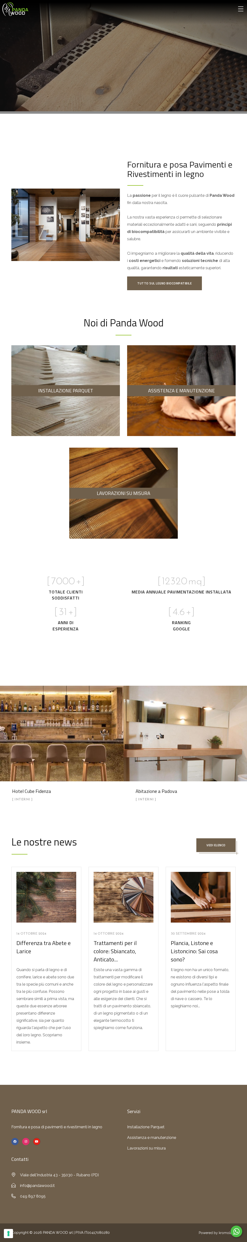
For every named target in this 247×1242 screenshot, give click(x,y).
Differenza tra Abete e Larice (43, 947)
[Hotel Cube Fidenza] (62, 747)
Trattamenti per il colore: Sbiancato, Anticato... (115, 951)
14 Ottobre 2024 (31, 934)
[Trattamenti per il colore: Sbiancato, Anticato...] (123, 897)
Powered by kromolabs (217, 1233)
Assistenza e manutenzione (151, 1137)
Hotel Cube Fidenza (31, 791)
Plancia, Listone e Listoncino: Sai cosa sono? (194, 951)
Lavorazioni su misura (146, 1148)
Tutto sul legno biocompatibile (164, 283)
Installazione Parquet (146, 1127)
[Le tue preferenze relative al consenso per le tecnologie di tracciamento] (8, 1233)
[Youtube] (36, 1141)
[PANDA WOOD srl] (15, 9)
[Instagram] (25, 1141)
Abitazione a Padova (156, 791)
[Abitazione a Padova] (185, 747)
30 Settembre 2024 (188, 934)
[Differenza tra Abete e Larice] (46, 897)
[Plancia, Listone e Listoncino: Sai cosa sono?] (201, 897)
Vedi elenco (216, 845)
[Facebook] (15, 1141)
